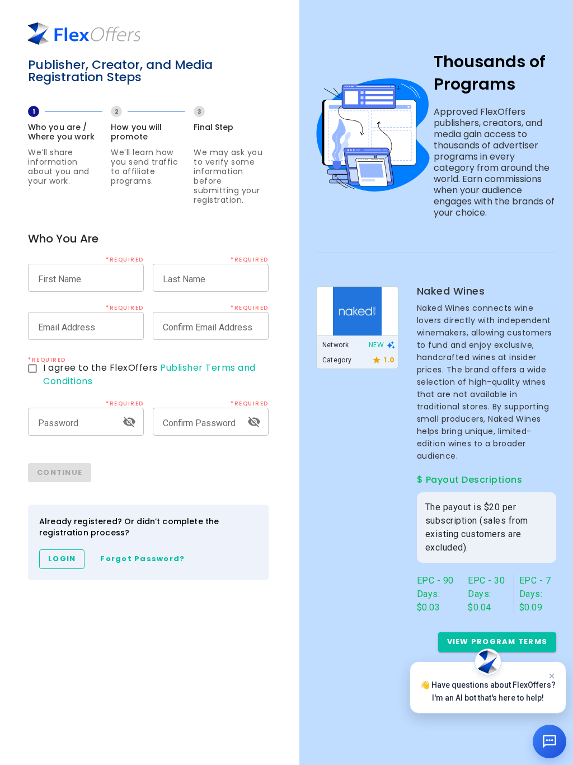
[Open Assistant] (549, 741)
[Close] (551, 676)
